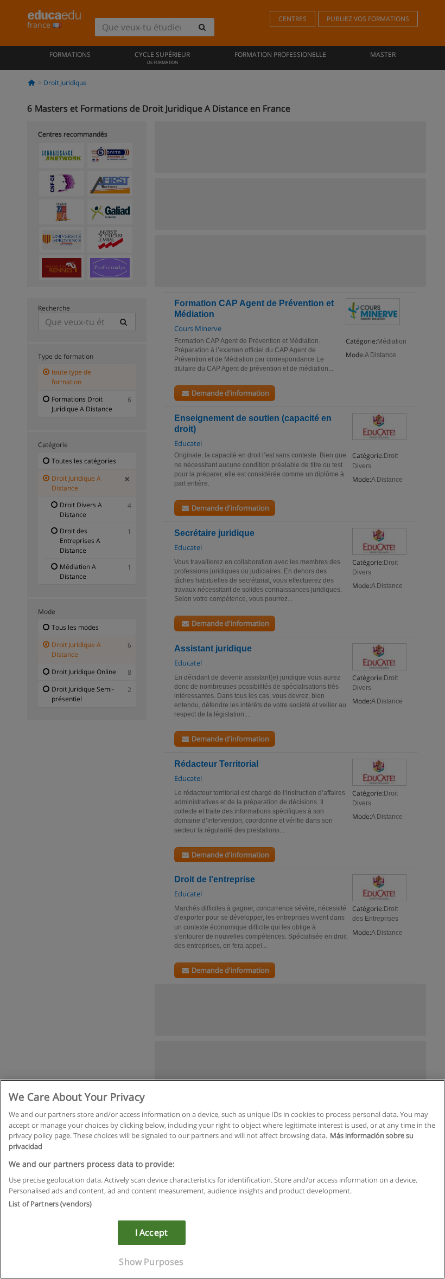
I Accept (151, 1232)
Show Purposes (151, 1262)
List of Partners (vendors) (50, 1204)
